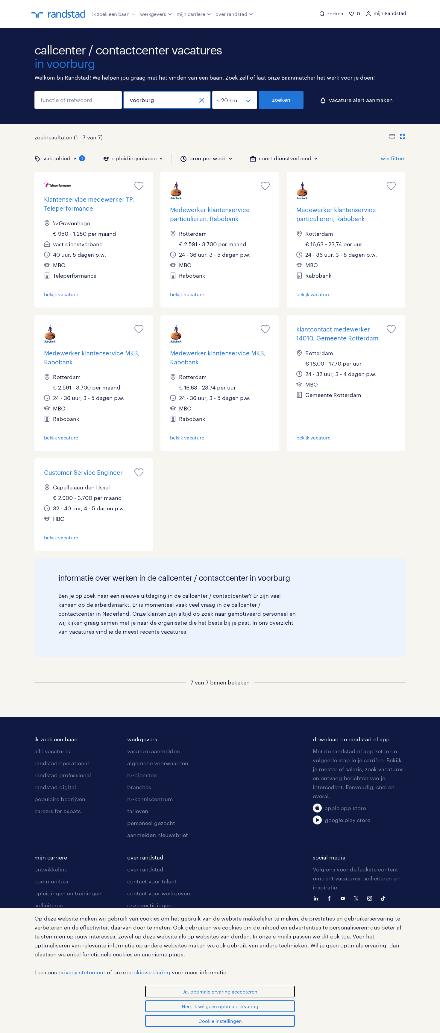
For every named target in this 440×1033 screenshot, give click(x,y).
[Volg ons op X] (357, 898)
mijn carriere (50, 857)
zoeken (281, 99)
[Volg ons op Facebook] (330, 898)
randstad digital (55, 787)
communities (51, 881)
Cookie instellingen (220, 1021)
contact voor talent (152, 881)
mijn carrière (191, 14)
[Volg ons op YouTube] (344, 898)
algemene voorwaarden (157, 763)
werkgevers (153, 14)
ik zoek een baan (111, 14)
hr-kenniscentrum (150, 799)
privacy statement (81, 972)
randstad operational (61, 763)
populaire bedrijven (59, 799)
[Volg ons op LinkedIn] (317, 898)
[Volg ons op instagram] (371, 898)
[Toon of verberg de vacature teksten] (397, 137)
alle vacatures (52, 751)
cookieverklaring (148, 972)
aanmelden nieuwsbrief (157, 835)
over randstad (231, 14)
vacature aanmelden (153, 751)
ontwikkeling (51, 869)
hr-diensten (142, 775)
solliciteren (48, 905)
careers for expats (57, 811)
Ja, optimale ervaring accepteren (220, 991)
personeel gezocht (151, 823)
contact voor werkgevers (159, 893)
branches (139, 787)
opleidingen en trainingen (67, 893)
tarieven (137, 811)
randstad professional (62, 775)
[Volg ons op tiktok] (384, 898)
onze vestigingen (149, 905)
